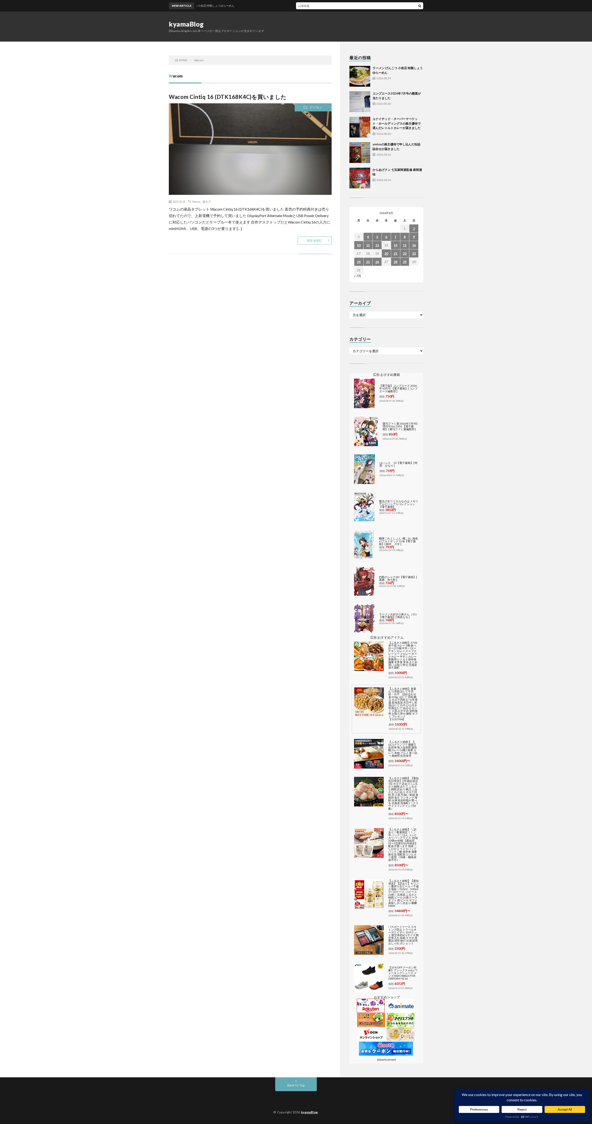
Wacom (196, 201)
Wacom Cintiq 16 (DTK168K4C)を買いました (228, 96)
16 (414, 245)
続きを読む (314, 240)
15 (405, 245)
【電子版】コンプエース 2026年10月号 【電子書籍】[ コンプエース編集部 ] (398, 388)
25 (368, 262)
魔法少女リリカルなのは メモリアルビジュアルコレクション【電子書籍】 (398, 503)
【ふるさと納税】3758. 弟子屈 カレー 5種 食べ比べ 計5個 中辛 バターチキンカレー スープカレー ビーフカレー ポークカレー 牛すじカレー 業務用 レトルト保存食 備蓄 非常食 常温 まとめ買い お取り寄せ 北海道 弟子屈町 (403, 655)
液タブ (206, 201)
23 (414, 253)
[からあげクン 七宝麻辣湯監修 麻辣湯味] (359, 178)
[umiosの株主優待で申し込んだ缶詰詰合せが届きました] (359, 152)
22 (405, 253)
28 (395, 262)
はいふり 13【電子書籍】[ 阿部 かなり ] (398, 464)
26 (377, 262)
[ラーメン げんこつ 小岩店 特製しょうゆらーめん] (359, 76)
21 (395, 253)
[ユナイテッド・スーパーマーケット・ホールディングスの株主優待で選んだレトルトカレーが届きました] (359, 127)
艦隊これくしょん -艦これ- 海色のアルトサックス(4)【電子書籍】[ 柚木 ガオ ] (398, 541)
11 (368, 245)
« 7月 (357, 276)
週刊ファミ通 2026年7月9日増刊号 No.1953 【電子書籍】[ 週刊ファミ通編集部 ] (400, 426)
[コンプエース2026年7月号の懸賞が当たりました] (359, 101)
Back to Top (296, 1085)
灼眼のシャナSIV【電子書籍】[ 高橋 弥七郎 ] (398, 578)
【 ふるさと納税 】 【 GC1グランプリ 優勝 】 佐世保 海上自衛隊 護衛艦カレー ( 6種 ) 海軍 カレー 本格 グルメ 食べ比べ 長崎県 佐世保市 (402, 748)
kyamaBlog (186, 24)
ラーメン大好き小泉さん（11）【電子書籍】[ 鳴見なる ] (398, 616)
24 (359, 262)
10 (359, 245)
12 (377, 245)
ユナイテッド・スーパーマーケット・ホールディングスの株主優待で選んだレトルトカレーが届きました (397, 123)
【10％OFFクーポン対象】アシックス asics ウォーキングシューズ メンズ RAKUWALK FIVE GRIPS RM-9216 (403, 973)
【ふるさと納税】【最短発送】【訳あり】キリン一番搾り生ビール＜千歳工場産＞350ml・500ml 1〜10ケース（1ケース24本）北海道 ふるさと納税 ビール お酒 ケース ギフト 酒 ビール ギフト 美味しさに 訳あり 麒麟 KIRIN (403, 893)
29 (405, 262)
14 (395, 245)
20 (386, 253)
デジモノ (315, 107)
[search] (419, 5)
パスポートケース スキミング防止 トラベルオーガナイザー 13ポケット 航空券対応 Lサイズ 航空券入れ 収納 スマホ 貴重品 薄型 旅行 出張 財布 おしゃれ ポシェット (403, 935)
